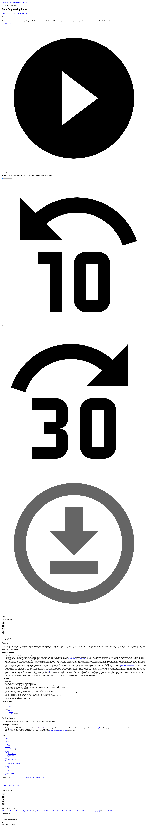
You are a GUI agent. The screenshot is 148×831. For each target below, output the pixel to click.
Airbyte (7, 744)
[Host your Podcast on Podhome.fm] (74, 829)
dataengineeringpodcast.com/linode (76, 658)
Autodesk (7, 742)
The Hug (20, 777)
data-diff (7, 741)
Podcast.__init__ (42, 728)
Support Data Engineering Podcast (10, 785)
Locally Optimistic (9, 773)
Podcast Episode (12, 740)
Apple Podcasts (38, 732)
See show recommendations (10, 819)
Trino (6, 761)
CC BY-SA (43, 777)
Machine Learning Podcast (96, 728)
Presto (6, 774)
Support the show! (6, 23)
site (10, 729)
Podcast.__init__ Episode (14, 763)
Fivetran (7, 766)
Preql (6, 762)
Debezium (7, 747)
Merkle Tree (8, 772)
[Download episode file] (74, 615)
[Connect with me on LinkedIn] (3, 17)
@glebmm (10, 707)
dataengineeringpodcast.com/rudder (136, 673)
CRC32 (7, 770)
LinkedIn (10, 706)
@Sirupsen (10, 712)
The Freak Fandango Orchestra (32, 777)
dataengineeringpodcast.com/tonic (127, 665)
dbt (5, 758)
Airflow (7, 751)
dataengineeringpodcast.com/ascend (51, 671)
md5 (6, 769)
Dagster (7, 752)
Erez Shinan (8, 765)
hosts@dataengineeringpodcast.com (58, 730)
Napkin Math (8, 749)
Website (10, 710)
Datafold (7, 738)
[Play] (74, 98)
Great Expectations (9, 755)
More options (6, 813)
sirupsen (10, 713)
